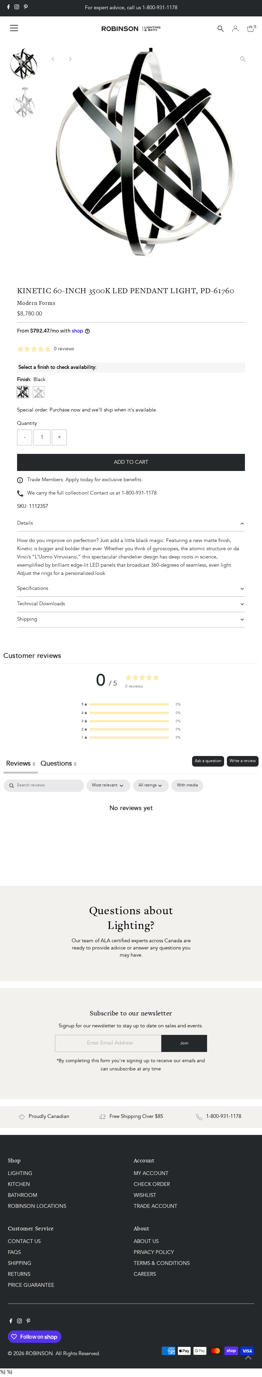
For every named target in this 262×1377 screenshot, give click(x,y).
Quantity (27, 423)
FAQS (14, 1252)
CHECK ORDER (152, 1184)
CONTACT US (24, 1241)
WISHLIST (145, 1195)
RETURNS (19, 1274)
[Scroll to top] (248, 1358)
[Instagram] (17, 8)
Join (184, 1043)
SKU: (22, 506)
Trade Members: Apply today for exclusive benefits (84, 480)
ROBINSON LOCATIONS (37, 1206)
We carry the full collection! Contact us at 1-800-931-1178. (92, 493)
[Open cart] (250, 29)
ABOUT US (146, 1241)
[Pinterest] (25, 8)
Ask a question (208, 761)
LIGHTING (20, 1173)
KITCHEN (19, 1184)
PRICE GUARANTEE (31, 1285)
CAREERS (145, 1274)
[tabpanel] (131, 830)
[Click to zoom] (243, 59)
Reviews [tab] (20, 763)
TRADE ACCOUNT (155, 1206)
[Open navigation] (14, 28)
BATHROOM (22, 1195)
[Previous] (53, 59)
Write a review (243, 761)
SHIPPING (19, 1263)
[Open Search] (221, 29)
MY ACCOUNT (151, 1173)
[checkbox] (187, 786)
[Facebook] (8, 8)
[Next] (69, 59)
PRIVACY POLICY (154, 1252)
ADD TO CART (131, 462)
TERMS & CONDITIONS (162, 1263)
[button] (131, 704)
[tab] (58, 764)
